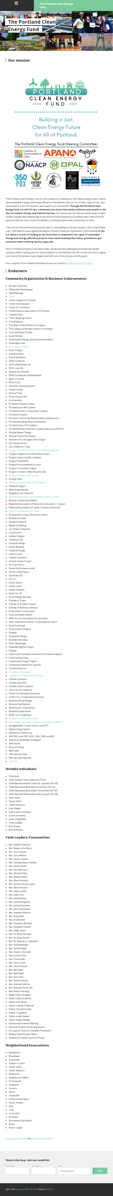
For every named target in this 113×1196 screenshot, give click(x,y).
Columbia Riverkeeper (20, 671)
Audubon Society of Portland (23, 718)
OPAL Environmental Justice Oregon (27, 482)
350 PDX (13, 761)
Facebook (19, 1189)
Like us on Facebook (16, 1138)
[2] (49, 1189)
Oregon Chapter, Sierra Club (23, 475)
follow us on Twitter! (42, 1138)
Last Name (36, 1166)
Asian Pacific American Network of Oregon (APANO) (35, 722)
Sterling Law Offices (19, 346)
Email (60, 1166)
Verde (12, 296)
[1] (47, 1189)
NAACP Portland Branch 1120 (24, 511)
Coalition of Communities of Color (26, 675)
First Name (10, 1166)
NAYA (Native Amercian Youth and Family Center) (34, 496)
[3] (52, 1189)
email (35, 1189)
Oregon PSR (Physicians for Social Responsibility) (34, 450)
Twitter (27, 1189)
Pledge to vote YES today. (79, 263)
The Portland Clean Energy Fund (56, 5)
